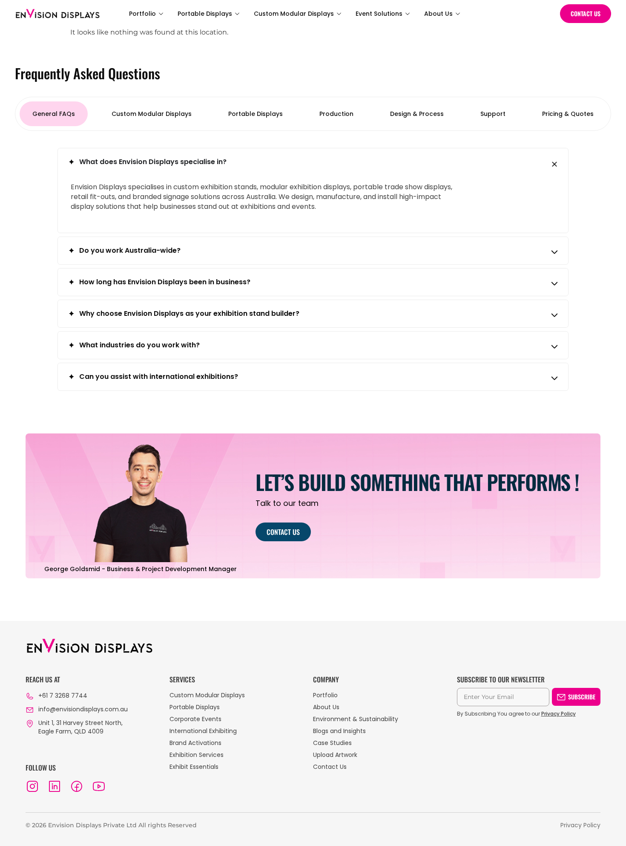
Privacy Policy (558, 713)
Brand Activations (195, 743)
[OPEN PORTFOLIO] (161, 13)
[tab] (54, 113)
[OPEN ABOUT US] (458, 13)
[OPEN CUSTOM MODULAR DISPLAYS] (339, 13)
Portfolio (325, 695)
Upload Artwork (335, 755)
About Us (326, 707)
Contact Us (330, 767)
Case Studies (332, 743)
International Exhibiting (203, 731)
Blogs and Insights (339, 731)
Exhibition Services (196, 755)
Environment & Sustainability (355, 719)
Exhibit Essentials (193, 767)
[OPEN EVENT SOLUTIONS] (408, 13)
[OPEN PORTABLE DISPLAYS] (237, 13)
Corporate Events (195, 719)
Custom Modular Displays (207, 695)
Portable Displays (194, 707)
